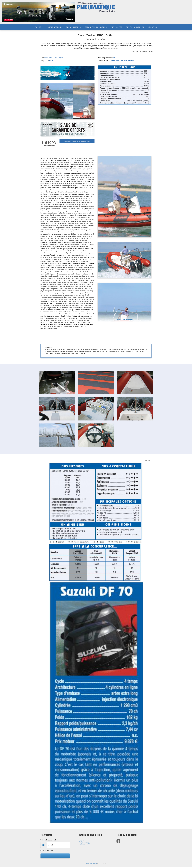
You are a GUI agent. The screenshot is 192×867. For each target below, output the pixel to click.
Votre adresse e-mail (48, 840)
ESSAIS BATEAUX (54, 27)
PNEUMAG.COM (91, 863)
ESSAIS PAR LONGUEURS (96, 27)
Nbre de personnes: (105, 58)
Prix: (42, 58)
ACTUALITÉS (116, 27)
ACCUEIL (39, 27)
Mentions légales (84, 842)
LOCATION (152, 27)
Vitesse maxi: (103, 60)
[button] (44, 101)
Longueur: (44, 60)
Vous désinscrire (47, 850)
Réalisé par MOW (84, 844)
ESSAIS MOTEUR (73, 27)
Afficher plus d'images (124, 320)
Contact (81, 840)
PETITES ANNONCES (135, 27)
